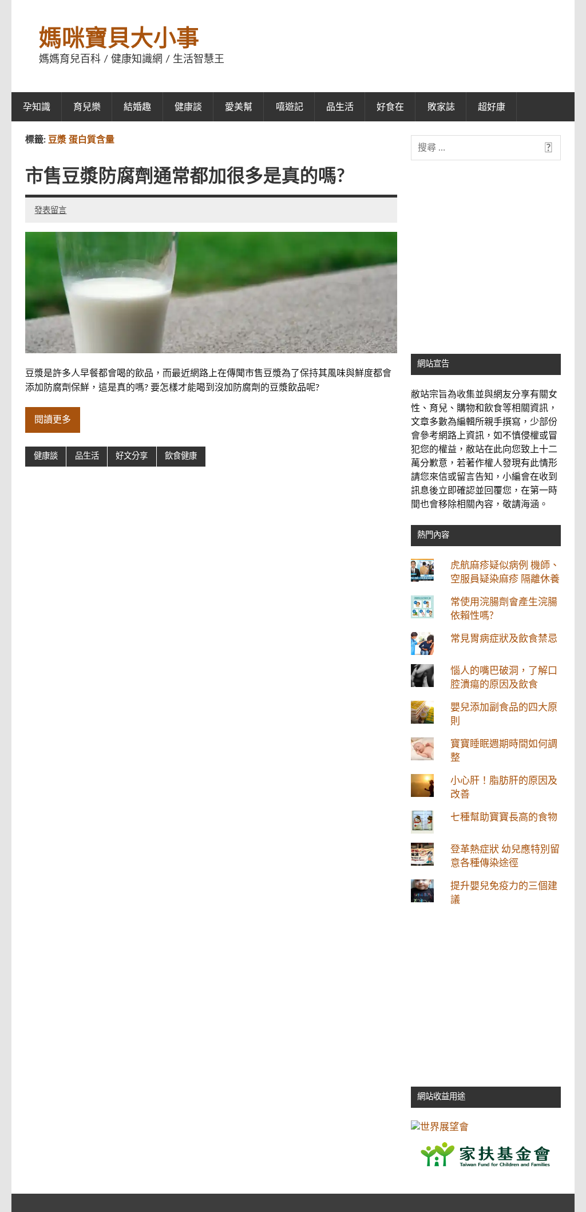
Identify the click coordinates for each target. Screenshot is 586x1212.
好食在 (390, 107)
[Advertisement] (486, 268)
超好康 (491, 107)
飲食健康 (181, 456)
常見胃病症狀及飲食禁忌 (503, 638)
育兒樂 (87, 107)
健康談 (188, 107)
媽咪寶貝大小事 (119, 38)
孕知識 (36, 107)
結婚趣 (137, 107)
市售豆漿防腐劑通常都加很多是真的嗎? (185, 176)
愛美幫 (238, 107)
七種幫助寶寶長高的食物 (503, 817)
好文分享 (132, 456)
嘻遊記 (289, 107)
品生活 (340, 107)
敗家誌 (441, 107)
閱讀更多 (52, 419)
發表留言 (50, 210)
